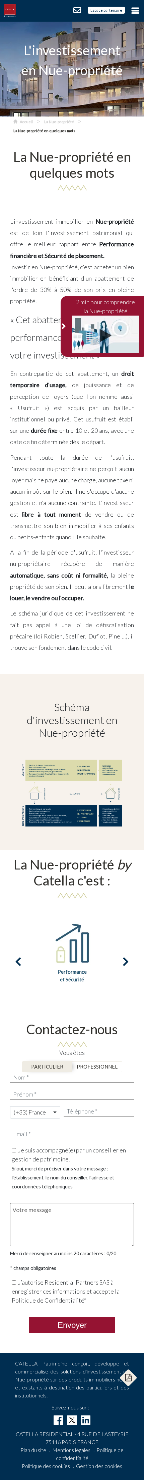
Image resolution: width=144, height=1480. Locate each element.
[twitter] (72, 1420)
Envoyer (72, 1325)
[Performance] (72, 942)
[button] (128, 1378)
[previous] (18, 961)
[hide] (64, 326)
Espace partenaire (106, 10)
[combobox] (35, 1112)
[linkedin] (85, 1420)
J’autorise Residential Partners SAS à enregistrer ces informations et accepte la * (66, 1291)
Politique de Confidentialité (48, 1300)
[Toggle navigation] (134, 10)
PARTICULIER (47, 1067)
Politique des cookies (46, 1466)
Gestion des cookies (99, 1466)
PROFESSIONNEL (97, 1067)
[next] (126, 961)
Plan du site (33, 1450)
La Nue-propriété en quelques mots (44, 130)
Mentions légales (71, 1450)
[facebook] (58, 1420)
